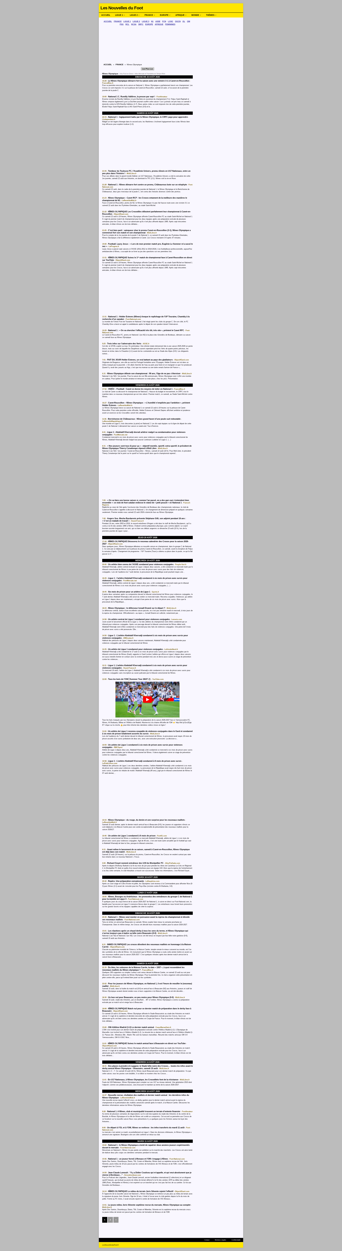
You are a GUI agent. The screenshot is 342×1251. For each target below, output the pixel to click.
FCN (164, 21)
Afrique (179, 15)
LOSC (170, 21)
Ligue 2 (134, 15)
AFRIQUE (159, 24)
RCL (127, 24)
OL (183, 21)
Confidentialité (236, 1240)
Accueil (105, 15)
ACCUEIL (108, 21)
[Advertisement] (147, 45)
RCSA (133, 24)
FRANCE (118, 21)
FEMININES (170, 24)
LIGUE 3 (145, 21)
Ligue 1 (119, 15)
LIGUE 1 (127, 21)
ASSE (157, 21)
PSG (122, 24)
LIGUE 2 (136, 21)
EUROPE (149, 24)
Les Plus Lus (147, 69)
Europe (164, 15)
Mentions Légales (220, 1240)
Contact (206, 1240)
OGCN (178, 21)
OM (188, 21)
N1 (152, 21)
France (149, 15)
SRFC (140, 24)
